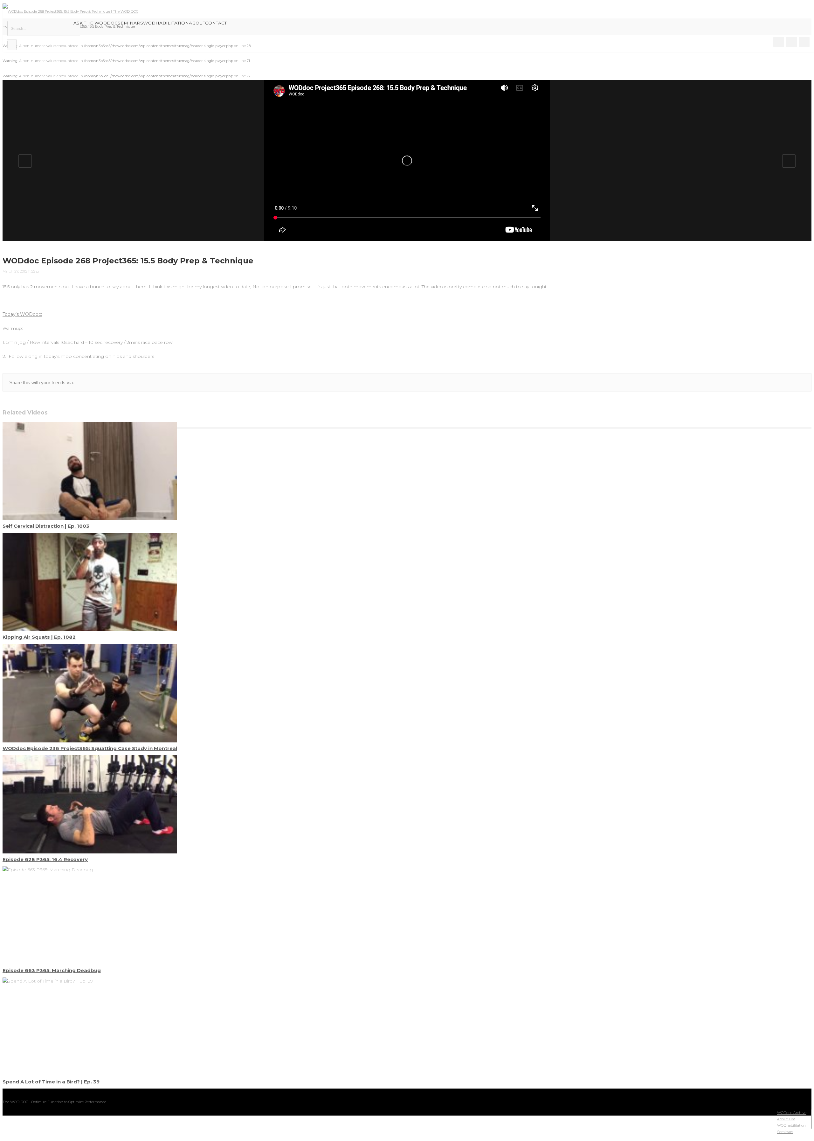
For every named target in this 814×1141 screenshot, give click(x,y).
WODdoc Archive (791, 1112)
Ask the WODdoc (95, 23)
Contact (216, 23)
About (197, 23)
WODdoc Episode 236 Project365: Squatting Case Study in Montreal (90, 748)
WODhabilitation (166, 23)
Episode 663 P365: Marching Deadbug (52, 970)
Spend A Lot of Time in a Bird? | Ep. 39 (51, 1082)
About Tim (786, 1119)
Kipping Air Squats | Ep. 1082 (39, 637)
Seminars (130, 23)
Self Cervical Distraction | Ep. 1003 (46, 526)
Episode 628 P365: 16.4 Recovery (45, 859)
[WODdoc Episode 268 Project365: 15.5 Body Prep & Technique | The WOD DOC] (70, 11)
